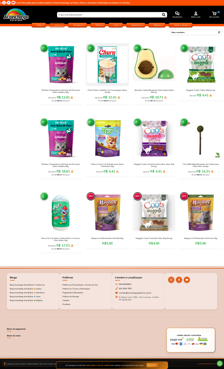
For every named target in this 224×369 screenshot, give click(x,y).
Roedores (137, 25)
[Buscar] (164, 15)
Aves (116, 25)
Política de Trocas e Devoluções (76, 289)
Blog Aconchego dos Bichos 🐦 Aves (25, 296)
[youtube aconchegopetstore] (13, 2)
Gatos (58, 25)
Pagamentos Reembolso (72, 293)
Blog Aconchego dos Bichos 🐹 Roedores (27, 293)
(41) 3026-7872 (125, 288)
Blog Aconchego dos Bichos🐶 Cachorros (27, 285)
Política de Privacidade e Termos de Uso (80, 285)
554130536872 (125, 284)
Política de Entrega (70, 296)
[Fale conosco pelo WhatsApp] (220, 363)
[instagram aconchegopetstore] (4, 2)
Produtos (66, 304)
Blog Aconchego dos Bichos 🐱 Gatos (25, 289)
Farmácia (78, 25)
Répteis (158, 25)
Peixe (99, 25)
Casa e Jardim (181, 25)
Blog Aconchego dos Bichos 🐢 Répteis (26, 300)
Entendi (152, 365)
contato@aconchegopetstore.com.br (135, 293)
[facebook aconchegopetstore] (8, 2)
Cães (40, 25)
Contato (65, 300)
